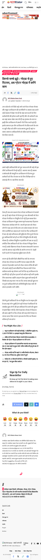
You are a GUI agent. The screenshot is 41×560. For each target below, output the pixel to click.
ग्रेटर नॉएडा (15, 74)
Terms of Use (23, 391)
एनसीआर (34, 71)
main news (7, 71)
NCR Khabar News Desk (15, 98)
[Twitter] (34, 544)
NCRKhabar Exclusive (21, 71)
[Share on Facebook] (7, 93)
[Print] (18, 93)
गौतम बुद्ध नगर (6, 74)
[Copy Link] (15, 93)
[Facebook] (31, 544)
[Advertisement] (20, 41)
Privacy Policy (17, 394)
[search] (25, 2)
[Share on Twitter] (11, 93)
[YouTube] (38, 544)
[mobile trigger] (4, 2)
